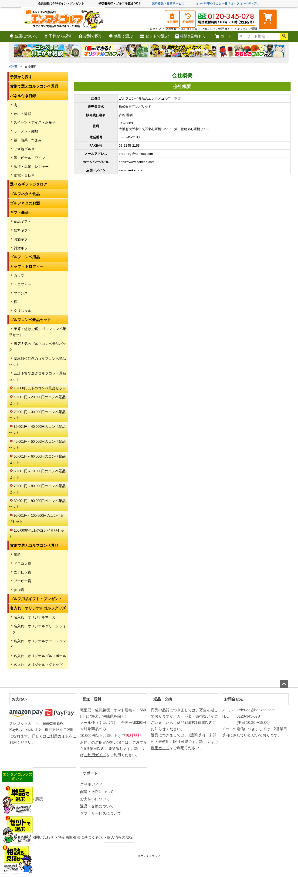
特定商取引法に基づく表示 (80, 837)
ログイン (155, 28)
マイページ (21, 773)
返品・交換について (97, 806)
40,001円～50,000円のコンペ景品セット (37, 444)
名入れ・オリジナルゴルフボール (40, 656)
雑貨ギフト (22, 248)
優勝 (17, 555)
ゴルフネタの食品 (25, 194)
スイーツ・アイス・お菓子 (35, 122)
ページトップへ (284, 684)
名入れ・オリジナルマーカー (36, 617)
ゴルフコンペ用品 (25, 257)
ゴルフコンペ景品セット (30, 320)
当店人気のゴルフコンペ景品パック (37, 347)
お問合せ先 (233, 699)
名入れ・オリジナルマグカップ (38, 665)
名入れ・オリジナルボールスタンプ (37, 644)
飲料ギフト (22, 230)
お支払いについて (95, 799)
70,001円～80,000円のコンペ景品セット (37, 489)
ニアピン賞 (22, 572)
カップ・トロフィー (27, 266)
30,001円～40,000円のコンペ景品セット (37, 430)
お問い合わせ (42, 837)
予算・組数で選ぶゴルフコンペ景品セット (37, 332)
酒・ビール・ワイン (29, 158)
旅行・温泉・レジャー (31, 167)
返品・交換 (162, 699)
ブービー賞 (22, 581)
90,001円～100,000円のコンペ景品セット (36, 518)
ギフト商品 (19, 212)
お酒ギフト (22, 239)
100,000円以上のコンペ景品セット (36, 533)
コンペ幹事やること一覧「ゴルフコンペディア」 (227, 3)
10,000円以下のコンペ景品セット (40, 388)
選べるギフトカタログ (28, 184)
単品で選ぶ (123, 36)
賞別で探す (93, 36)
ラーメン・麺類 (26, 131)
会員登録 (170, 28)
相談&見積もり (193, 36)
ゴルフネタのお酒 (25, 203)
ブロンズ (21, 293)
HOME (13, 66)
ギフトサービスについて (100, 813)
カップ (19, 275)
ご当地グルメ (24, 149)
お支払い (19, 699)
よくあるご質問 (247, 28)
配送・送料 (92, 699)
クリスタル (22, 311)
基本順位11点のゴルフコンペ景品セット (37, 362)
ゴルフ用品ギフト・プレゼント (36, 599)
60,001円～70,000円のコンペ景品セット (37, 474)
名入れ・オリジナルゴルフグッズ (38, 608)
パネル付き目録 (23, 96)
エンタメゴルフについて (196, 28)
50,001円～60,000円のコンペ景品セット (37, 459)
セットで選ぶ (157, 36)
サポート (90, 773)
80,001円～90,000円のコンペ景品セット (37, 504)
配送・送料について (97, 792)
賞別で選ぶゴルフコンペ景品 (34, 86)
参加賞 (19, 590)
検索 (284, 36)
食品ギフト (22, 221)
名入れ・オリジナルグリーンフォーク (37, 629)
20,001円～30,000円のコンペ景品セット (37, 415)
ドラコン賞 (22, 563)
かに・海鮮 (22, 114)
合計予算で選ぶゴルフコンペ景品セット (37, 376)
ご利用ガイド (224, 28)
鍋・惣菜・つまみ (28, 140)
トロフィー (22, 284)
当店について (26, 36)
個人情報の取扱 (120, 837)
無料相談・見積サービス (168, 3)
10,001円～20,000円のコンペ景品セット (37, 400)
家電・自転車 (24, 175)
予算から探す (60, 36)
